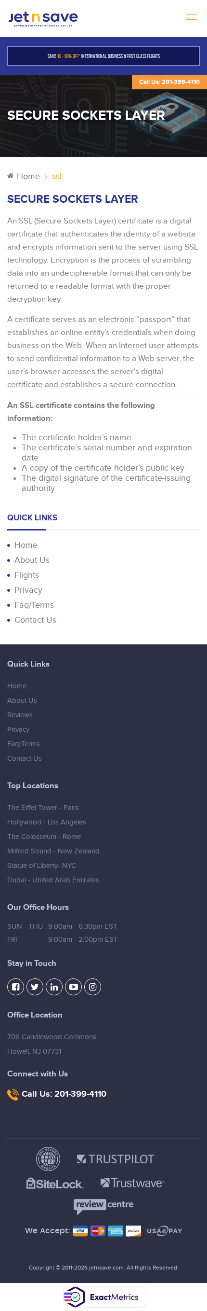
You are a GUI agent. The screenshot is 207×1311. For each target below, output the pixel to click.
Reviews (20, 715)
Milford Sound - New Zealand (53, 851)
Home (28, 176)
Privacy (28, 590)
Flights (26, 575)
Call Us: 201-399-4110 (169, 82)
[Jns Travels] (43, 18)
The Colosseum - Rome (44, 837)
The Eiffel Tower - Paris (43, 808)
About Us (32, 560)
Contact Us (35, 620)
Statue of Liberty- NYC (41, 866)
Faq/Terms (34, 605)
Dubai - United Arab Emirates (53, 880)
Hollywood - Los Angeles (46, 822)
